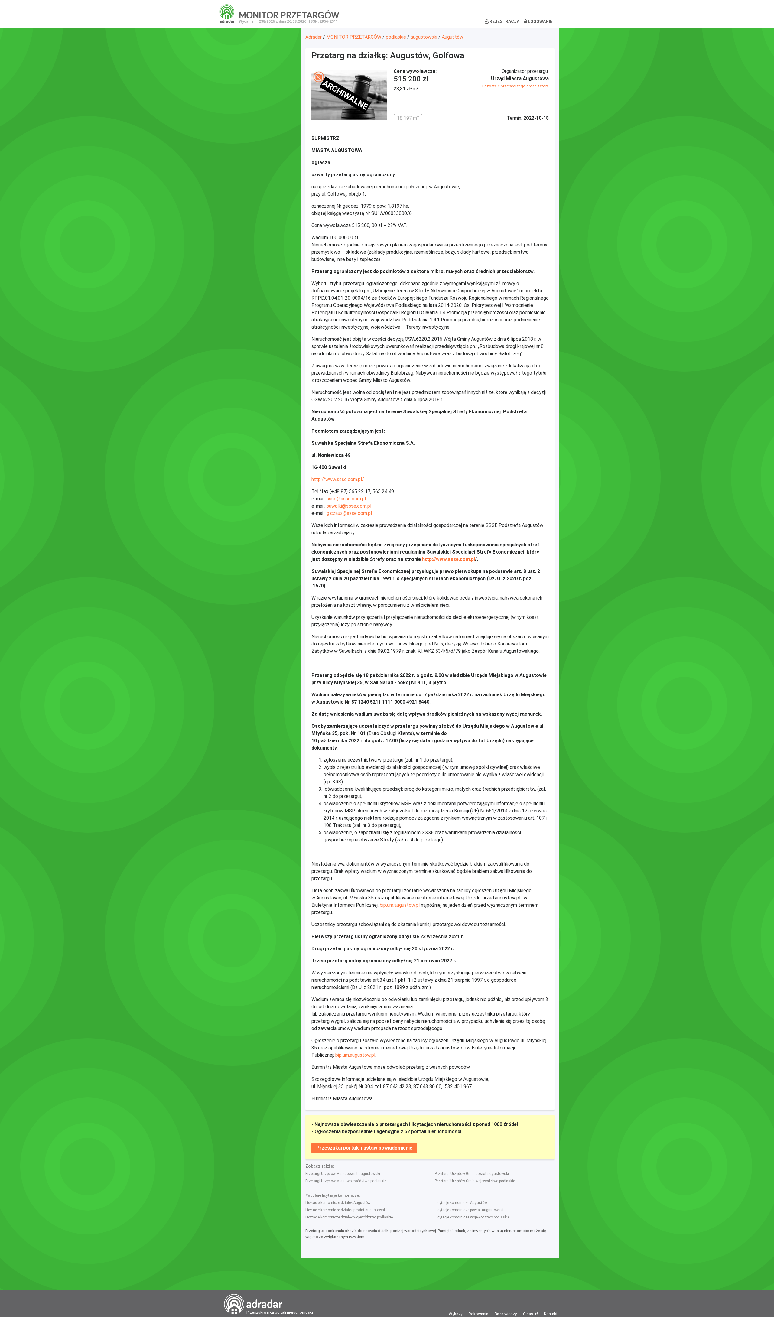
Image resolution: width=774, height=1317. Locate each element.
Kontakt (551, 1314)
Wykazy (455, 1314)
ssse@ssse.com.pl (346, 499)
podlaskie (396, 37)
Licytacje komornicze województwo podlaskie (472, 1217)
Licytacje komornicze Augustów (461, 1203)
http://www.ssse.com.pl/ (337, 479)
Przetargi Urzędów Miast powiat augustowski (342, 1174)
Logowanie (539, 21)
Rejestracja (504, 21)
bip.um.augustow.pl (400, 905)
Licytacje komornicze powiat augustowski (469, 1210)
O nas (528, 1314)
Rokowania (478, 1314)
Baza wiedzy (506, 1314)
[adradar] (227, 13)
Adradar (313, 37)
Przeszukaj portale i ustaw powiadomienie (364, 1148)
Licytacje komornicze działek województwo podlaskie (349, 1217)
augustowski (424, 37)
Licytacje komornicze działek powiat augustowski (346, 1210)
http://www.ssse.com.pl (448, 559)
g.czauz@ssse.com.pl (349, 513)
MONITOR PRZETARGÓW (353, 37)
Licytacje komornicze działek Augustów (337, 1203)
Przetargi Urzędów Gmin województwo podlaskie (475, 1181)
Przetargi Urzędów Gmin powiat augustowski (472, 1174)
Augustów (452, 37)
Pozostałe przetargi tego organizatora (515, 86)
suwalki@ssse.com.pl (349, 506)
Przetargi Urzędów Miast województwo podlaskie (345, 1181)
